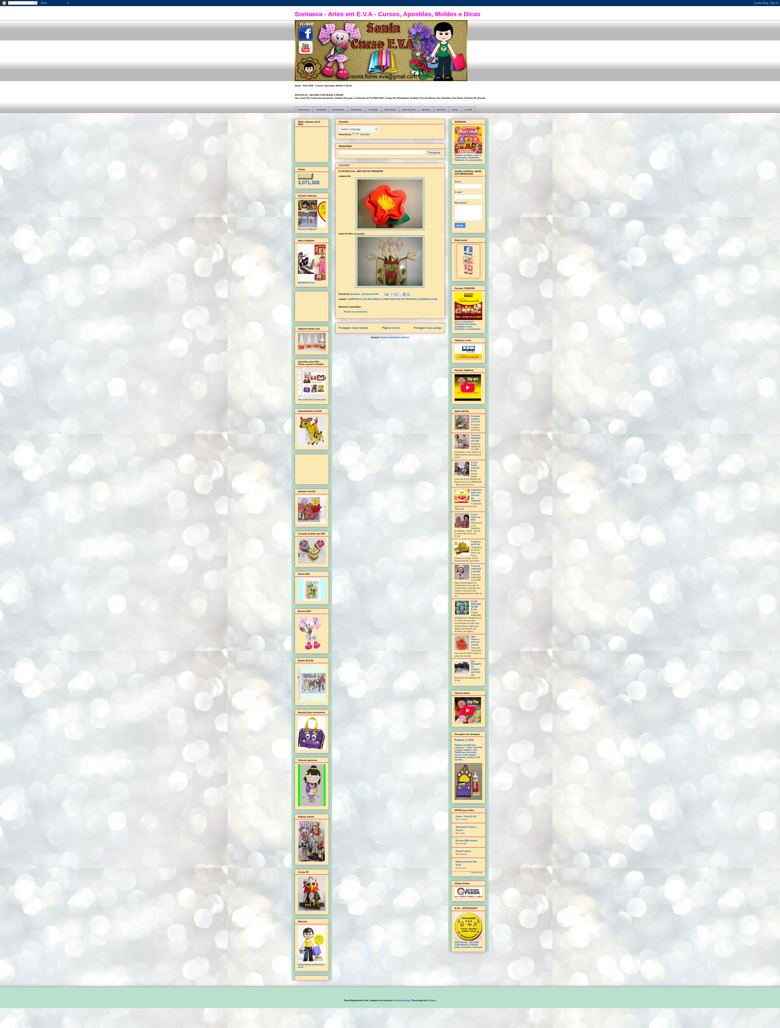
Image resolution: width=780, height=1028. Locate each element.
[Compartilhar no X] (401, 294)
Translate (365, 134)
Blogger (432, 1000)
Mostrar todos (476, 872)
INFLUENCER (408, 110)
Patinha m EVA (464, 740)
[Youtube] (468, 263)
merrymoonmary (402, 1000)
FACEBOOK (356, 110)
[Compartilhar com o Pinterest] (408, 294)
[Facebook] (468, 255)
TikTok (455, 110)
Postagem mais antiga (428, 327)
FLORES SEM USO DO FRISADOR (398, 299)
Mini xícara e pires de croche (475, 640)
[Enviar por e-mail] (393, 294)
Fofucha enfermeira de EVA (476, 569)
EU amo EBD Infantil (466, 840)
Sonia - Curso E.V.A (466, 816)
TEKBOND (321, 110)
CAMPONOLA (354, 299)
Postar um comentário (355, 311)
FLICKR (468, 110)
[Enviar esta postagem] (386, 294)
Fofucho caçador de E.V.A (475, 419)
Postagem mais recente (353, 327)
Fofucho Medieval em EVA (475, 438)
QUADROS (424, 299)
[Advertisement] (310, 305)
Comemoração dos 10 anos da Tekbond (476, 495)
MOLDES (426, 110)
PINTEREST (390, 110)
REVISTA (441, 110)
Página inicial (390, 327)
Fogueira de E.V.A (476, 543)
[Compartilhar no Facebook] (404, 294)
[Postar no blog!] (397, 294)
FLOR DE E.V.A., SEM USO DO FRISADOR (361, 171)
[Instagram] (468, 273)
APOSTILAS (304, 110)
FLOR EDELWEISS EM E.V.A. (476, 605)
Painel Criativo (463, 851)
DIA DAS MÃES (371, 299)
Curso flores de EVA (475, 517)
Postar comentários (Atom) (394, 337)
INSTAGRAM (338, 110)
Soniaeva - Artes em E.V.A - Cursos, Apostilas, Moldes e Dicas (387, 14)
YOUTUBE (373, 110)
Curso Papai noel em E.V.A (475, 466)
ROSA (434, 299)
